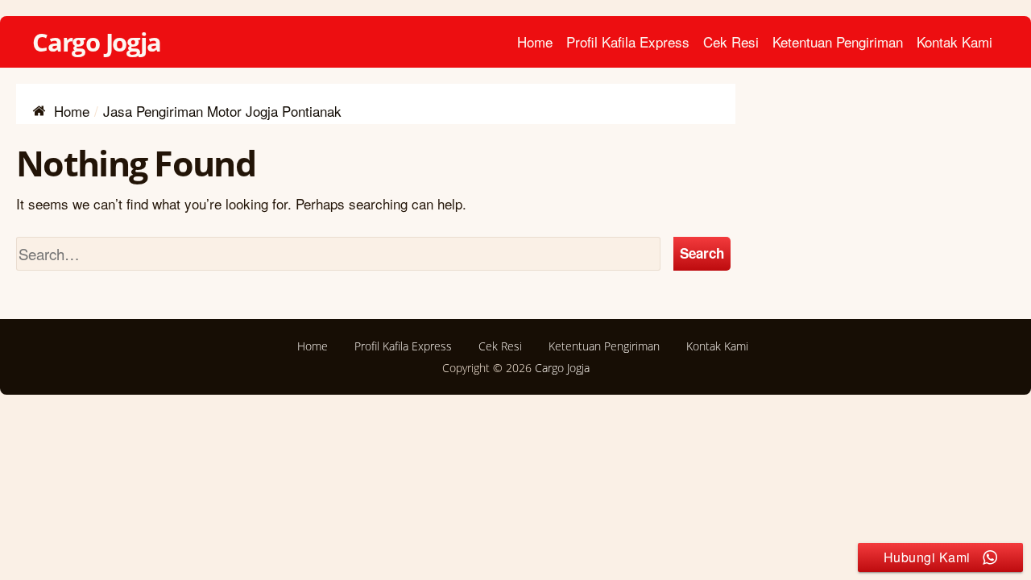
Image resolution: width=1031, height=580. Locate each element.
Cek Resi (731, 41)
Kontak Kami (954, 41)
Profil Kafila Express (627, 41)
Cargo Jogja (96, 42)
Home (535, 41)
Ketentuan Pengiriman (837, 41)
